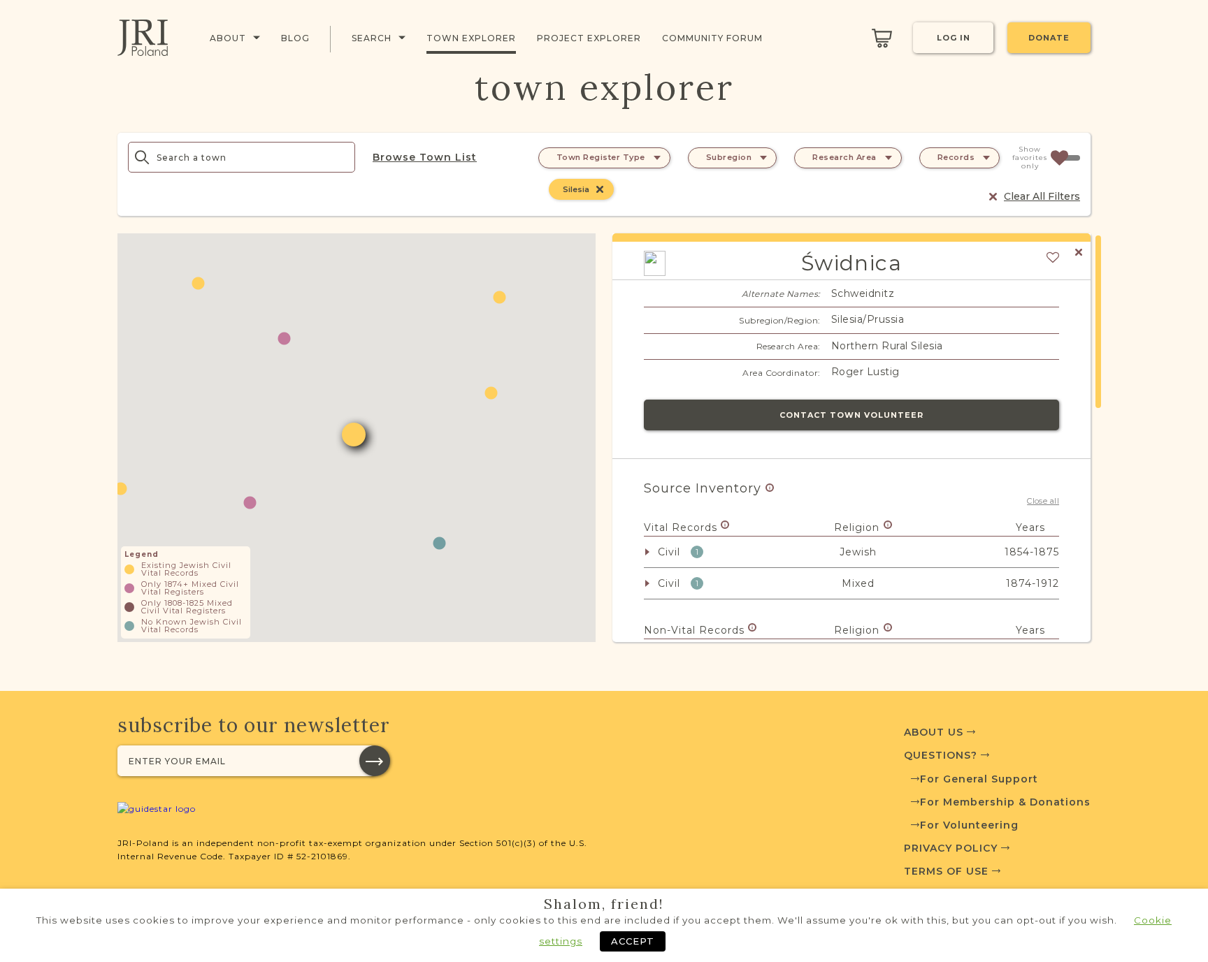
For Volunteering (969, 825)
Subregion (729, 157)
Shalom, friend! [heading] (604, 904)
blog (295, 38)
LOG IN (953, 38)
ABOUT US (935, 732)
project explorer (589, 38)
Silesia (576, 189)
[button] (439, 543)
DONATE (1049, 38)
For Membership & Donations (1005, 802)
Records (956, 157)
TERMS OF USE (948, 871)
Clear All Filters (1042, 196)
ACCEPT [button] (632, 941)
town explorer (471, 38)
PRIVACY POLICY (952, 848)
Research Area (844, 157)
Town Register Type (600, 157)
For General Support (979, 779)
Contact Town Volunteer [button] (851, 415)
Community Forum (712, 38)
